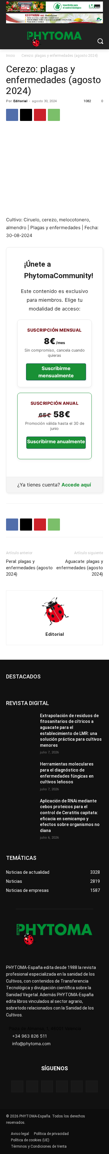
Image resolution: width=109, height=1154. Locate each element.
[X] (26, 115)
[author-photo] (54, 626)
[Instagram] (47, 1086)
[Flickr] (32, 1086)
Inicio (10, 56)
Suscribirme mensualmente (56, 372)
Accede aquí (76, 485)
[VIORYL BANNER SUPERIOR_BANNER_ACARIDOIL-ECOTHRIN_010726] (54, 18)
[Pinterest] (40, 115)
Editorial (20, 101)
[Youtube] (91, 1086)
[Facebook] (12, 115)
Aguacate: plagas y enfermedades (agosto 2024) (79, 568)
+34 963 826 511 (29, 1036)
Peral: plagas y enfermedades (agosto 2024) (29, 568)
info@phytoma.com (31, 1043)
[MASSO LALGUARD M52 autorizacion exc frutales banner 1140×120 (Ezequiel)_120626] (54, 7)
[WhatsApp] (54, 115)
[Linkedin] (62, 1086)
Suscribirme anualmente (56, 441)
